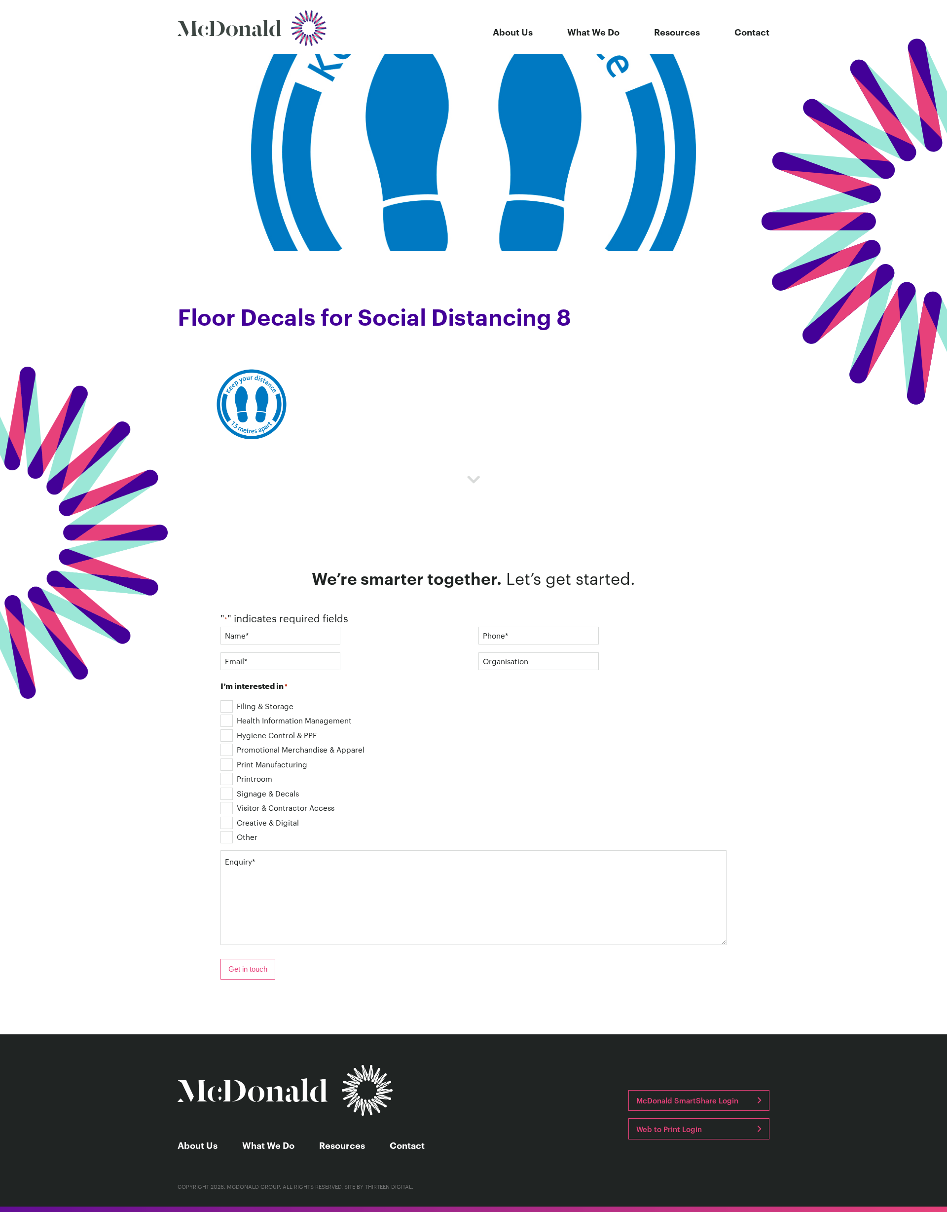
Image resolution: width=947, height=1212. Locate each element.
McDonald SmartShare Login (687, 1100)
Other (247, 837)
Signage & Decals (268, 793)
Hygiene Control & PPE (277, 735)
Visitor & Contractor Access (285, 807)
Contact (751, 31)
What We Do (593, 31)
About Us (513, 31)
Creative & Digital (268, 822)
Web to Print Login (669, 1129)
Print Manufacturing (272, 764)
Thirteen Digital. (389, 1186)
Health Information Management (294, 720)
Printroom (254, 778)
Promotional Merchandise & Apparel (300, 749)
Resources (677, 31)
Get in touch (247, 969)
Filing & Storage (265, 706)
